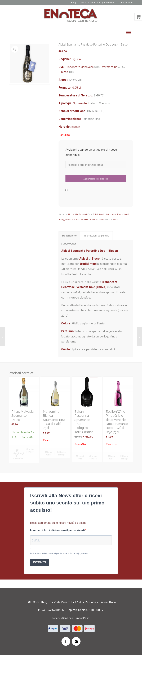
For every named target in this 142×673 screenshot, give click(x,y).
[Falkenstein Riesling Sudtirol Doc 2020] (139, 336)
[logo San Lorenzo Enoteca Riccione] (71, 15)
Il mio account (126, 2)
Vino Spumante (81, 214)
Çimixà (126, 214)
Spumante (80, 103)
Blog (73, 2)
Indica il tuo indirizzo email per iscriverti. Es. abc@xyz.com (59, 553)
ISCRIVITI (39, 562)
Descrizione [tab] (69, 235)
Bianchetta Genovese (79, 67)
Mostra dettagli (30, 450)
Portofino (76, 219)
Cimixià (63, 72)
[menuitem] (73, 2)
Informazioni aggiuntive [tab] (96, 235)
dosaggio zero (65, 219)
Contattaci (109, 2)
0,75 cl (76, 87)
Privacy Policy (82, 617)
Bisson (75, 126)
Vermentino (109, 67)
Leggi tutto (49, 453)
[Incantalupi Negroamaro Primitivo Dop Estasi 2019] (2, 336)
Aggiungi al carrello (18, 455)
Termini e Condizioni (90, 2)
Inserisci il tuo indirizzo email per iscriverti (57, 530)
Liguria (76, 59)
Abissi (95, 214)
